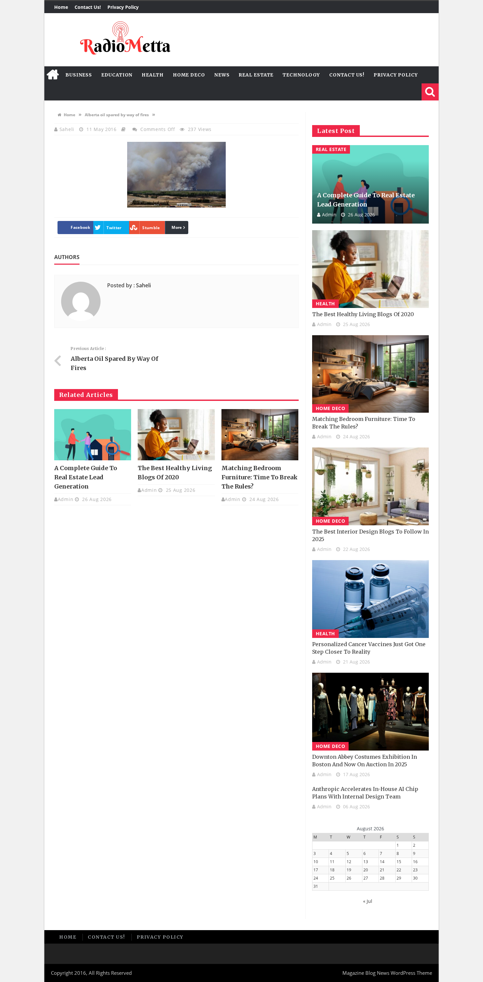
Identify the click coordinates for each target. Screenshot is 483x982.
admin (66, 499)
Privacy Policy (123, 7)
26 (349, 878)
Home (61, 7)
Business (78, 75)
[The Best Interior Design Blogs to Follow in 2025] (370, 486)
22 (399, 870)
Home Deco (189, 75)
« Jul (367, 901)
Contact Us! (88, 7)
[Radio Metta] (124, 39)
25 (332, 878)
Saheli (67, 129)
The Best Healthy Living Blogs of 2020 (363, 314)
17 (315, 870)
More (177, 227)
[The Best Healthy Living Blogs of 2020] (176, 434)
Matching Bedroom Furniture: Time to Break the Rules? (259, 477)
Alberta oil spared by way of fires (117, 115)
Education (116, 75)
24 (315, 878)
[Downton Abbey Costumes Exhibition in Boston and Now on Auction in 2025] (370, 712)
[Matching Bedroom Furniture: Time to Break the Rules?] (259, 434)
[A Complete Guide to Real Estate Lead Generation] (92, 434)
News (222, 75)
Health (152, 75)
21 (382, 870)
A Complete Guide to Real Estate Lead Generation (85, 477)
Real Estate (256, 75)
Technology (301, 75)
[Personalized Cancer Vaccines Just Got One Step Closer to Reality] (370, 599)
